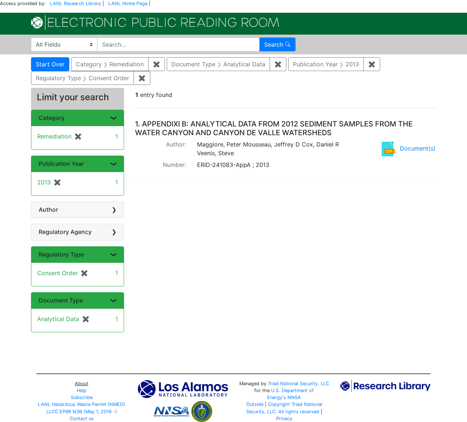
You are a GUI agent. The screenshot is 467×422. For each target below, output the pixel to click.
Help (81, 390)
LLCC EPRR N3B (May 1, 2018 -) (81, 411)
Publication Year (61, 163)
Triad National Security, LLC (298, 383)
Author (48, 209)
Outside (254, 404)
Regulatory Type (61, 254)
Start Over (50, 64)
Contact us (82, 418)
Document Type (61, 300)
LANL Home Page (127, 3)
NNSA (294, 397)
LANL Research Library (75, 3)
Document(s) (418, 148)
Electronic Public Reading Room (155, 22)
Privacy (284, 418)
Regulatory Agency (65, 231)
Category (52, 117)
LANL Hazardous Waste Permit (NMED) (81, 404)
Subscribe (82, 397)
